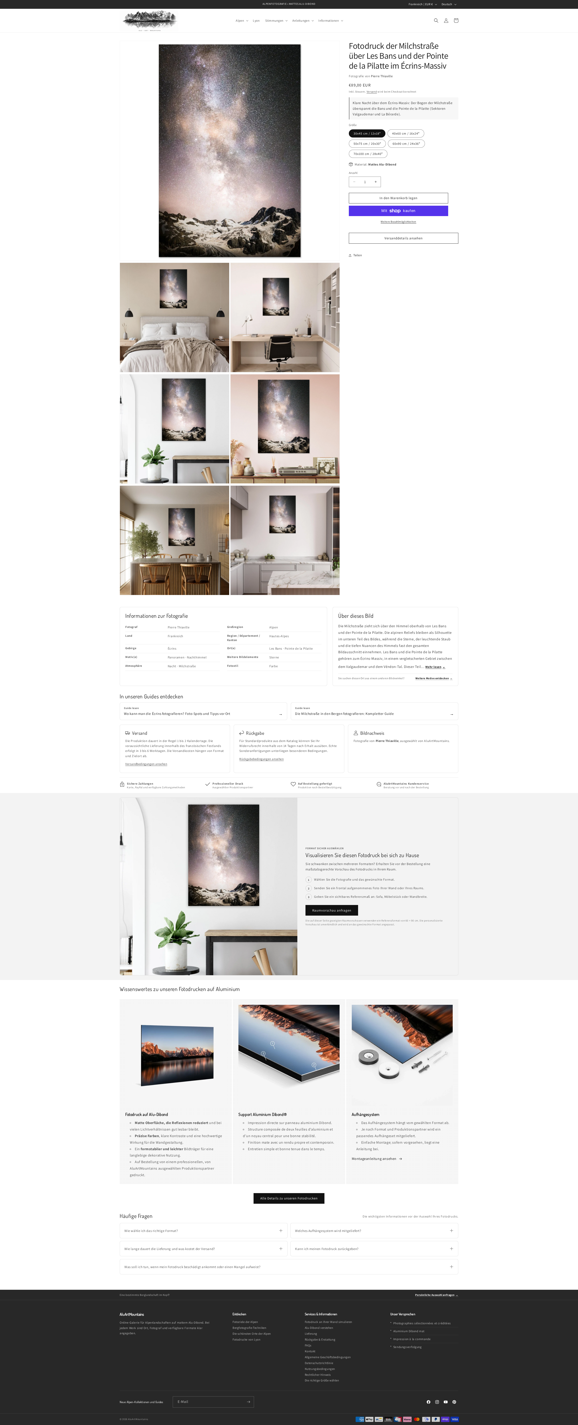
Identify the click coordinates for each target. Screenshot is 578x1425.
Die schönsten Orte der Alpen (252, 1334)
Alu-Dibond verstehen (319, 1328)
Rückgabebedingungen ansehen (261, 759)
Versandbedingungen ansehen (146, 764)
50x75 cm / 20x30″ (367, 144)
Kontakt (310, 1351)
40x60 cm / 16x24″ (406, 133)
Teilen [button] (357, 255)
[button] (241, 20)
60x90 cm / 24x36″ (406, 144)
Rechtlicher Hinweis (318, 1375)
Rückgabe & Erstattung (320, 1339)
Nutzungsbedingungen (320, 1369)
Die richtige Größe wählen (322, 1380)
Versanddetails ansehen (404, 238)
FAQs (308, 1345)
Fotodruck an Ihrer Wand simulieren (328, 1322)
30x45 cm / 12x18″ (367, 133)
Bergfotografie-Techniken (249, 1328)
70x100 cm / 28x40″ (368, 154)
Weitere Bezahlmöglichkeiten (398, 221)
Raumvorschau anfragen (331, 910)
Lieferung (311, 1334)
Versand (372, 91)
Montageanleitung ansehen (374, 1158)
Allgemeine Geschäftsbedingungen (328, 1357)
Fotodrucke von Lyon (246, 1339)
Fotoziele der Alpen (245, 1322)
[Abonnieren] (249, 1402)
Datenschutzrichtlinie (319, 1363)
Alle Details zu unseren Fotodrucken (289, 1198)
